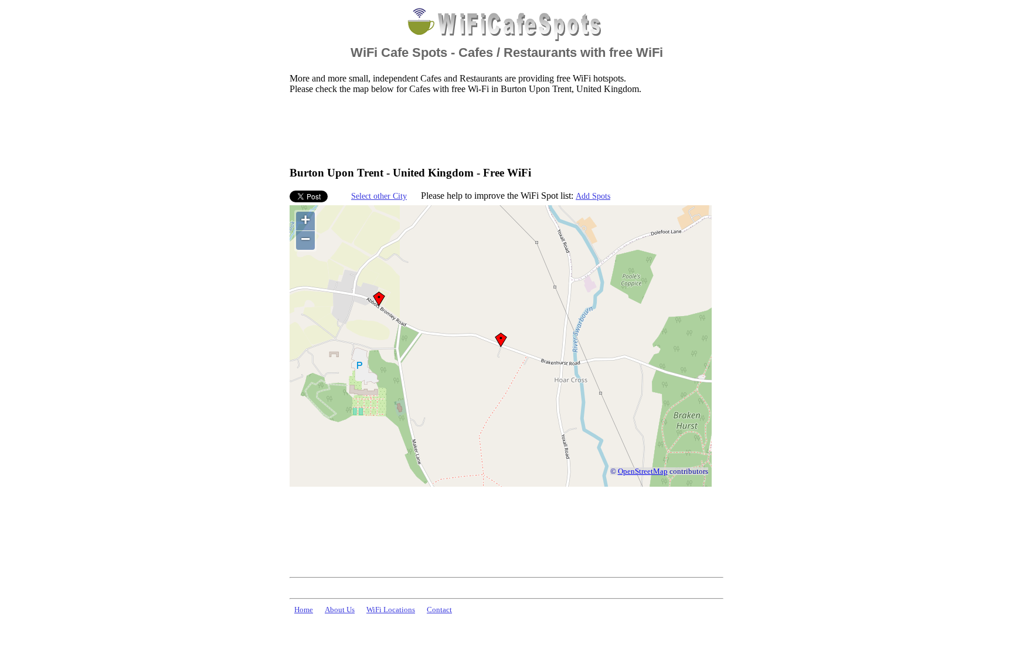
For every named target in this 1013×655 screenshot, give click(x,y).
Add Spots (593, 196)
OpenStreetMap (643, 471)
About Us (340, 610)
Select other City (379, 196)
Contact (439, 610)
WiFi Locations (390, 610)
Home (303, 610)
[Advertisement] (503, 129)
